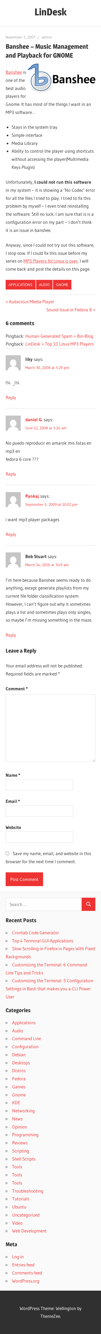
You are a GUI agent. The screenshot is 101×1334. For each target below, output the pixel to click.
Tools (17, 1166)
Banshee (14, 72)
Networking (23, 1110)
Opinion (19, 1127)
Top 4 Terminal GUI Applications (42, 940)
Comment (17, 688)
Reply (11, 397)
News (17, 1118)
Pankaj (32, 496)
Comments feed (27, 1273)
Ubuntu (19, 1207)
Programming (25, 1134)
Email (13, 801)
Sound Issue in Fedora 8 (69, 309)
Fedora (19, 1078)
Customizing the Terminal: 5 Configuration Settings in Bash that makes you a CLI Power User (49, 988)
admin (47, 37)
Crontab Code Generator (35, 932)
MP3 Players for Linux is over (50, 261)
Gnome (62, 284)
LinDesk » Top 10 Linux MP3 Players (59, 344)
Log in (18, 1256)
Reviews (19, 1142)
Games (18, 1086)
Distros (19, 1070)
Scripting (20, 1151)
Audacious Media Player (31, 301)
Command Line (26, 1038)
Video (17, 1223)
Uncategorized (26, 1215)
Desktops (21, 1062)
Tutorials (20, 1198)
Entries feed (23, 1264)
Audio (44, 284)
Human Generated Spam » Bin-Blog (59, 336)
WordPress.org (25, 1281)
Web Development (29, 1231)
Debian (19, 1054)
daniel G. (34, 419)
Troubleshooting (27, 1191)
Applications (20, 284)
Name (13, 775)
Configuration (25, 1046)
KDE (16, 1102)
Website (13, 827)
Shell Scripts (23, 1159)
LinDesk (50, 12)
